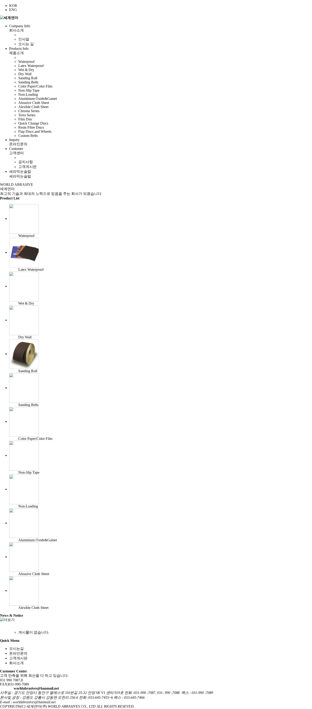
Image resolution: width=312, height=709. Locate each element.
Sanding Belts (28, 82)
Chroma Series (29, 111)
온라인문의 (18, 653)
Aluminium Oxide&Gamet (37, 99)
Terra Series (26, 115)
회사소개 (16, 663)
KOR (13, 6)
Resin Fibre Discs (31, 127)
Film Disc (25, 119)
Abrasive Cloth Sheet (33, 103)
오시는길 (16, 649)
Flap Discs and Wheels (34, 131)
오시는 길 (26, 44)
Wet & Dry (26, 70)
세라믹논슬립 (20, 174)
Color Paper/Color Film (35, 86)
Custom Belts (28, 136)
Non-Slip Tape (29, 90)
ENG (13, 10)
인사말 (23, 39)
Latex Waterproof (31, 66)
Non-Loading (28, 94)
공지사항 (25, 162)
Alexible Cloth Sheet (33, 107)
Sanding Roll (27, 78)
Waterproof (26, 62)
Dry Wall (25, 74)
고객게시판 (27, 167)
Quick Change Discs (33, 123)
